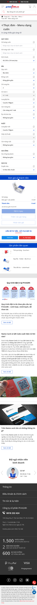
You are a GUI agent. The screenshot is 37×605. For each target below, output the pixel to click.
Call (21, 476)
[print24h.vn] (12, 7)
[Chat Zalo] (34, 587)
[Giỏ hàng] (30, 6)
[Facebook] (8, 580)
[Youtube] (27, 580)
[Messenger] (34, 592)
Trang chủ (7, 16)
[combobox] (19, 45)
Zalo (25, 476)
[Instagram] (15, 580)
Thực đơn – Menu (17, 16)
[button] (2, 473)
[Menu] (2, 6)
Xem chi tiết (7, 322)
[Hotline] (34, 583)
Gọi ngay (28, 237)
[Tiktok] (21, 580)
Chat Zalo (10, 237)
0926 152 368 (24, 2)
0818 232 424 (13, 2)
